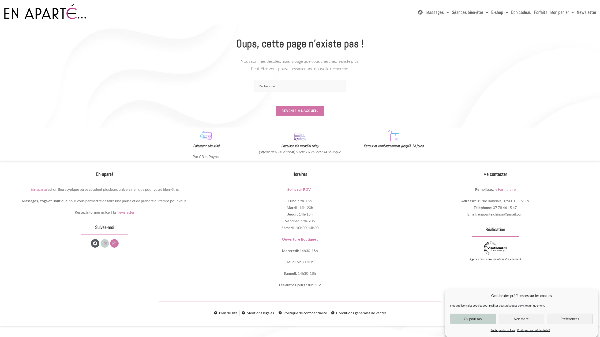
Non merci (521, 319)
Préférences (569, 319)
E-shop (497, 12)
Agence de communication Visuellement (495, 259)
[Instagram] (105, 243)
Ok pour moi (473, 319)
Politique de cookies (503, 330)
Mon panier (559, 12)
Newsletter (586, 12)
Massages (435, 12)
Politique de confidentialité (533, 330)
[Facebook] (95, 243)
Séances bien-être (467, 12)
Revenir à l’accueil (300, 111)
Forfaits (541, 12)
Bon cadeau (521, 12)
